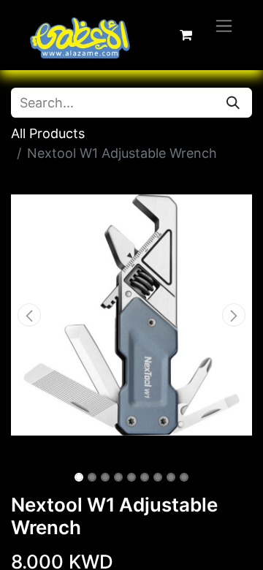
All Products (48, 133)
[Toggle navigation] (223, 25)
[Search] (233, 103)
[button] (29, 315)
